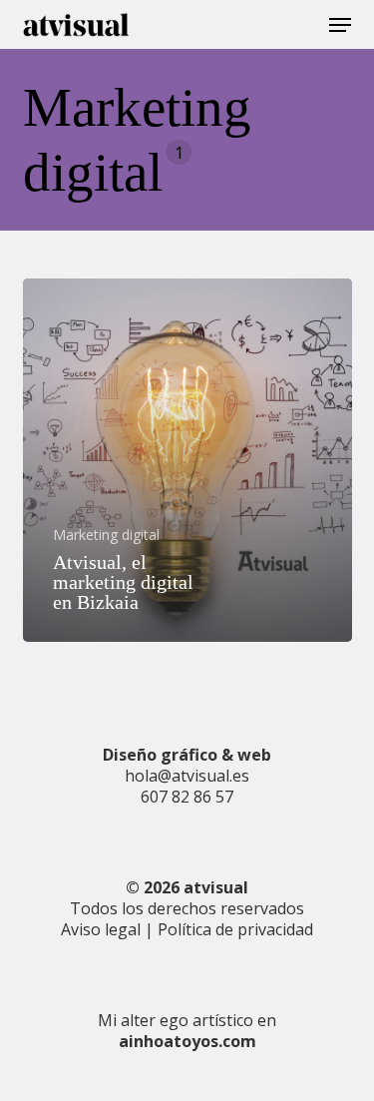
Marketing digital (106, 535)
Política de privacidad (235, 929)
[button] (340, 25)
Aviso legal (101, 929)
